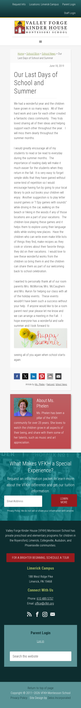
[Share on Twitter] (25, 376)
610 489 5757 (45, 598)
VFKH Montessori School (40, 27)
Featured (50, 384)
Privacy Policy (19, 698)
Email (53, 614)
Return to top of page (40, 688)
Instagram (45, 614)
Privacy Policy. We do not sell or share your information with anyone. (40, 510)
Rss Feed (29, 614)
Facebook (37, 614)
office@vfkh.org (44, 603)
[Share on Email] (58, 376)
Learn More (64, 500)
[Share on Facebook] (17, 376)
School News (61, 384)
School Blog (32, 53)
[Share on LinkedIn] (34, 376)
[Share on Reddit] (50, 376)
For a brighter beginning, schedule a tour (40, 557)
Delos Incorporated (59, 698)
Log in (40, 641)
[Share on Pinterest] (42, 376)
